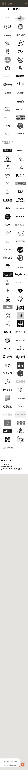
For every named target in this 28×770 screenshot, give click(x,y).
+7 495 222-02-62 (6, 464)
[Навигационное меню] (26, 3)
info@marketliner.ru (6, 466)
